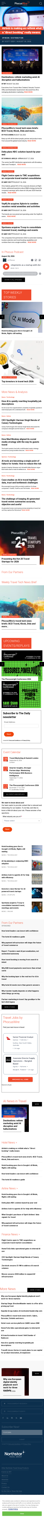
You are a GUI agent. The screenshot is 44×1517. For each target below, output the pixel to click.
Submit (22, 1439)
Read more (30, 409)
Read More (28, 92)
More (37, 1104)
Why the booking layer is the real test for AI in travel (20, 978)
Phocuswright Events (16, 1411)
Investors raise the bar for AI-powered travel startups (14, 890)
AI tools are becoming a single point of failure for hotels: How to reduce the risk (21, 462)
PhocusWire (9, 135)
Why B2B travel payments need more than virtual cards (21, 969)
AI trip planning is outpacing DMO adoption (15, 862)
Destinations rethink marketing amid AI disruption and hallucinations (21, 78)
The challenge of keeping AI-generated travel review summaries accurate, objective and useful (21, 502)
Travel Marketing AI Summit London (23, 758)
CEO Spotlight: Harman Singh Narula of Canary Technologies (21, 421)
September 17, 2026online (16, 779)
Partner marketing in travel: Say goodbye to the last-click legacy (21, 1000)
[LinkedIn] (7, 1418)
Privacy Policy (27, 1444)
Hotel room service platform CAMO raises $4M (20, 1323)
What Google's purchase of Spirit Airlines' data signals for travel (20, 1216)
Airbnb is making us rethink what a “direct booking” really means (18, 1149)
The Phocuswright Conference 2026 (24, 785)
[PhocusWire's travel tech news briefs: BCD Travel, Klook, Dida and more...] (22, 111)
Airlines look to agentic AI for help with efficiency (15, 876)
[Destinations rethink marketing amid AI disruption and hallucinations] (22, 60)
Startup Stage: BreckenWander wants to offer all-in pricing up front (22, 1305)
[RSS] (16, 1418)
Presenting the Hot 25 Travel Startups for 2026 (15, 560)
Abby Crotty (9, 182)
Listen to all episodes (13, 280)
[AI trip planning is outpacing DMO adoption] (36, 865)
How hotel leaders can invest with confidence (20, 931)
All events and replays (15, 794)
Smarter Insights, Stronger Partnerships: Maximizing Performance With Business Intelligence (20, 772)
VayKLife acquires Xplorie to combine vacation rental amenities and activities (21, 205)
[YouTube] (21, 1418)
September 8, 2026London (15, 761)
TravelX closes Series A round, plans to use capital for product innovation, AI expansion (21, 1351)
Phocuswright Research (17, 1403)
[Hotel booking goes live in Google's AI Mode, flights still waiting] (22, 317)
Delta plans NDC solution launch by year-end (21, 153)
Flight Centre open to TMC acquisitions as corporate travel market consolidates (21, 177)
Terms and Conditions (14, 740)
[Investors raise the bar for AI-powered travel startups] (36, 893)
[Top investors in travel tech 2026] (22, 362)
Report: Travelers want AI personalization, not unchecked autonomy (20, 952)
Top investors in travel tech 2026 (18, 381)
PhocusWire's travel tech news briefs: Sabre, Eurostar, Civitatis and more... (19, 1317)
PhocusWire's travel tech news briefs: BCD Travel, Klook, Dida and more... (20, 129)
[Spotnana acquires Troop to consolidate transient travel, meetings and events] (36, 907)
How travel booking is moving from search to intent (20, 961)
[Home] (22, 3)
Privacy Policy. (26, 740)
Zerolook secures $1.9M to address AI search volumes (20, 1267)
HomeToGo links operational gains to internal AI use (21, 1250)
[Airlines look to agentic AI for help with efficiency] (36, 879)
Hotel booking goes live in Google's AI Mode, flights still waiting (13, 849)
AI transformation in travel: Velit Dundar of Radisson (18, 1336)
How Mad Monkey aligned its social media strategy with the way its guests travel (20, 442)
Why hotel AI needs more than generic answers (21, 985)
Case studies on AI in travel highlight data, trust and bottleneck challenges (20, 481)
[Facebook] (3, 1418)
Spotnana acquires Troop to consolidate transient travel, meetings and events (21, 228)
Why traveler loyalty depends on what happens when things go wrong (20, 992)
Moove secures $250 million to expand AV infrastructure (18, 1275)
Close (22, 1513)
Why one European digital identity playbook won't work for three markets (20, 1297)
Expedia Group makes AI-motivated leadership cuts (21, 1311)
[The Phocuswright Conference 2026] (22, 665)
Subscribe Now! (10, 1426)
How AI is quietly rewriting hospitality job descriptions (21, 402)
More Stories (9, 1007)
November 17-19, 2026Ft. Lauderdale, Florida (17, 788)
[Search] (40, 3)
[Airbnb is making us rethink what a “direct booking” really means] (22, 18)
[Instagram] (12, 1418)
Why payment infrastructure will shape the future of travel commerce (21, 944)
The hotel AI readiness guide (13, 937)
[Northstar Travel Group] (15, 1454)
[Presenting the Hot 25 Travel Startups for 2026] (22, 542)
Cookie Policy (13, 1509)
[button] (2, 317)
